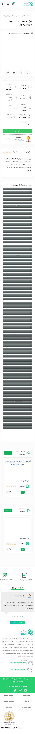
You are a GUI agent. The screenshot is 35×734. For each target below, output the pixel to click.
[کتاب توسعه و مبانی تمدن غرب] (17, 352)
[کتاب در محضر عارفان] (17, 360)
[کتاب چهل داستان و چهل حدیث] (17, 310)
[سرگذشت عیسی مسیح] (17, 327)
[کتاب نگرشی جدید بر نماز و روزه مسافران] (17, 420)
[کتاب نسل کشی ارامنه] (17, 384)
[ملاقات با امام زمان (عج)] (17, 270)
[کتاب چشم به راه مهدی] (17, 267)
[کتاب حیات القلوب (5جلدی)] (17, 370)
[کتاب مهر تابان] (17, 377)
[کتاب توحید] (17, 427)
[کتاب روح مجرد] (17, 367)
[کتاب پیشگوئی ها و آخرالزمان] (17, 417)
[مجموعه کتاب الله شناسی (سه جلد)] (17, 299)
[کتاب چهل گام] (17, 253)
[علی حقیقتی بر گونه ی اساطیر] (17, 395)
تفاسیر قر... (22, 88)
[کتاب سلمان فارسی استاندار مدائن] (17, 342)
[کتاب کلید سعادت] (17, 363)
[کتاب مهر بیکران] (17, 413)
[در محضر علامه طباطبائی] (17, 313)
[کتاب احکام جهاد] (17, 288)
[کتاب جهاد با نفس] (17, 221)
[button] (22, 616)
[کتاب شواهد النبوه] (17, 196)
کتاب (23, 16)
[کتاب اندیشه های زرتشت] (17, 231)
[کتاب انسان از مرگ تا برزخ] (17, 213)
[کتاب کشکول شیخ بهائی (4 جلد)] (17, 217)
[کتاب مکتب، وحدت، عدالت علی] (17, 399)
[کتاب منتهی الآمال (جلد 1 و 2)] (17, 381)
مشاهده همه (8, 453)
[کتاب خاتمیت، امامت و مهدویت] (17, 406)
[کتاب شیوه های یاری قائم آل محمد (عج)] (17, 338)
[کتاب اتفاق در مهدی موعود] (17, 409)
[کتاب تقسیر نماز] (17, 424)
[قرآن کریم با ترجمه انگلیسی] (17, 285)
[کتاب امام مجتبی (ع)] (17, 242)
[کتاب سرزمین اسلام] (17, 345)
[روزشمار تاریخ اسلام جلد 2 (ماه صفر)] (17, 388)
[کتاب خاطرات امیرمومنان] (17, 349)
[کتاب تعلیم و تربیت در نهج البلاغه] (17, 278)
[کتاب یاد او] (17, 224)
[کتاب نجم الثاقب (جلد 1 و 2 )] (17, 263)
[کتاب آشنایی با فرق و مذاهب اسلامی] (17, 235)
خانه (28, 16)
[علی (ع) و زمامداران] (17, 246)
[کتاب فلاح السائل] (17, 203)
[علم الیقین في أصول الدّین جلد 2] (17, 303)
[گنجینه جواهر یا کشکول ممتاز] (17, 356)
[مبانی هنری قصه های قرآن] (17, 281)
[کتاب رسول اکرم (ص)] (17, 324)
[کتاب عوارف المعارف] (17, 189)
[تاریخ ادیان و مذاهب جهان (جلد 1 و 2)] (17, 238)
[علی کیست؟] (17, 249)
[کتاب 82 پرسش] (17, 306)
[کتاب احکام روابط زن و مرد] (17, 320)
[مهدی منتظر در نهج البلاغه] (17, 274)
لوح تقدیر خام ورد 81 (23, 481)
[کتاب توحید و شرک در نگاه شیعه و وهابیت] (17, 295)
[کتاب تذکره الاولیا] (17, 228)
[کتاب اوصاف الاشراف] (17, 192)
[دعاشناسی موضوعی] (17, 199)
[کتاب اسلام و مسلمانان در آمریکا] (17, 392)
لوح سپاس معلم (24, 538)
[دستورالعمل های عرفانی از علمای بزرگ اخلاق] (17, 210)
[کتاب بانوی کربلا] (17, 260)
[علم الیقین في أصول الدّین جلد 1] (17, 292)
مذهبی (18, 16)
